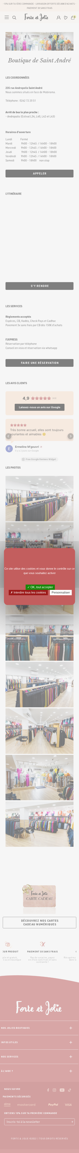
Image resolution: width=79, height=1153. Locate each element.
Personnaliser (61, 592)
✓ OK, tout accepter (40, 587)
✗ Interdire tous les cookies (28, 592)
